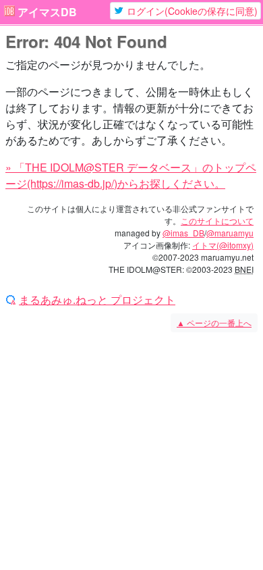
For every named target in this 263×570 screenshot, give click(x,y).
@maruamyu (230, 232)
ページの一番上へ (214, 322)
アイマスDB (47, 12)
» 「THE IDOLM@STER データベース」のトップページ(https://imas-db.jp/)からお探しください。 (130, 175)
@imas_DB (183, 232)
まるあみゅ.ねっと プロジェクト (97, 299)
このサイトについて (217, 220)
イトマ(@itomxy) (223, 245)
